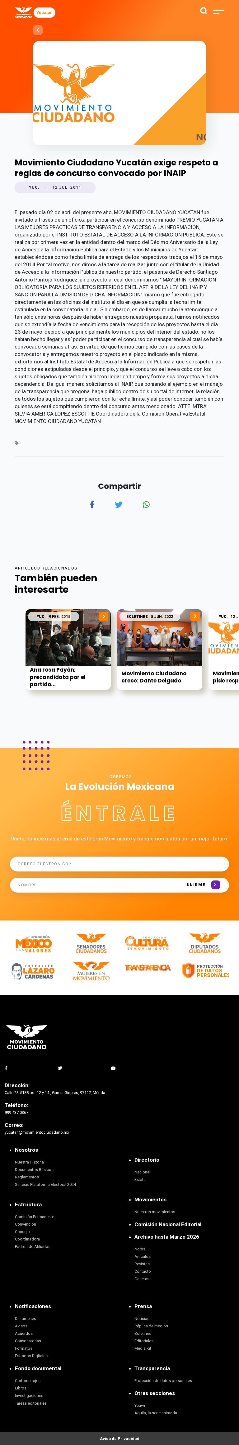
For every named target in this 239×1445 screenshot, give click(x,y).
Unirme (196, 884)
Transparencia (152, 1368)
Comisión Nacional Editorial (167, 1224)
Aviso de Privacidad (119, 1438)
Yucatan (44, 12)
